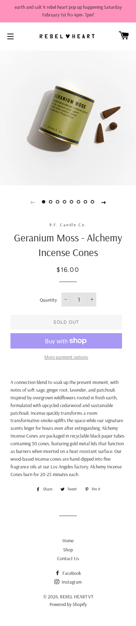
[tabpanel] (68, 117)
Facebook (71, 573)
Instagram (71, 582)
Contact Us (68, 558)
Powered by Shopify (68, 604)
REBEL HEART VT (76, 596)
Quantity (48, 300)
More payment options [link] (66, 357)
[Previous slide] (32, 201)
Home (68, 540)
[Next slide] (103, 201)
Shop (68, 549)
